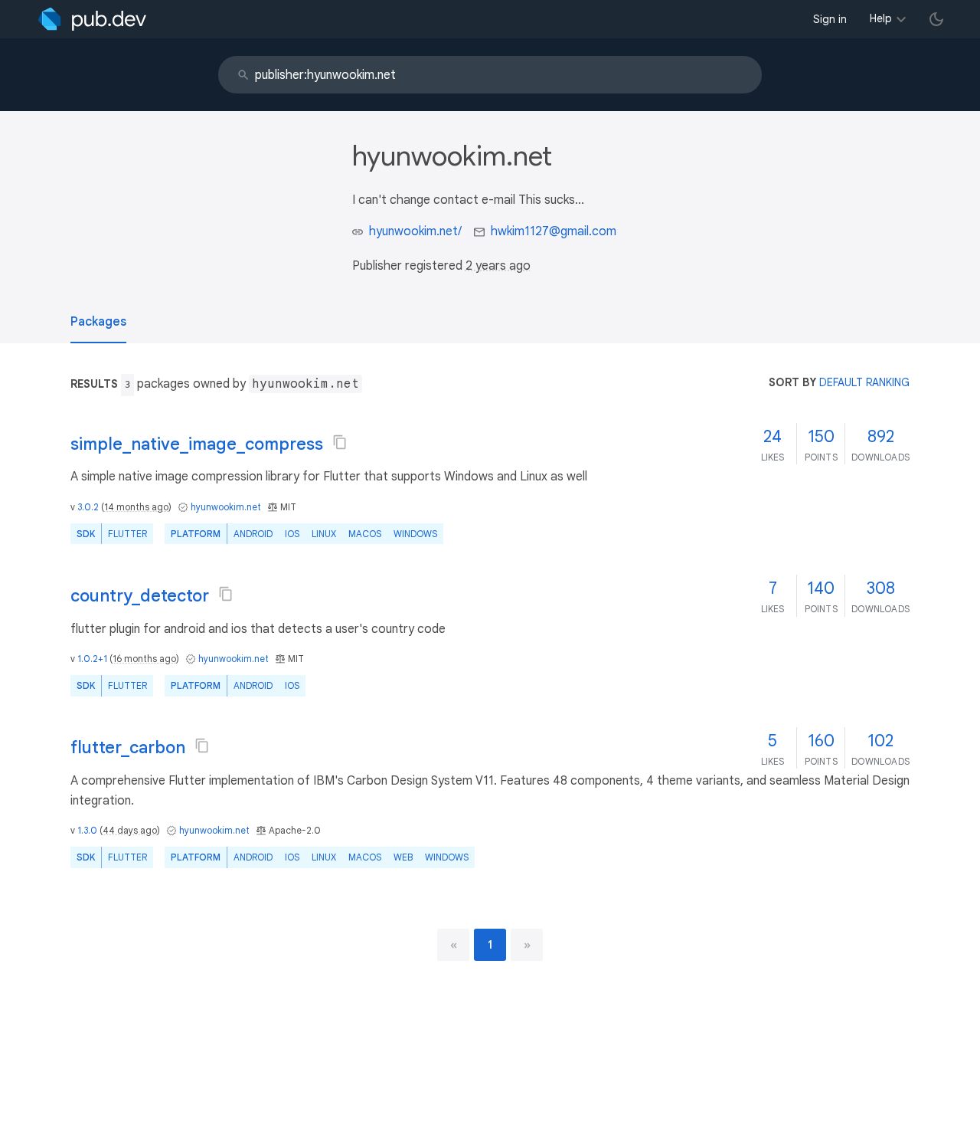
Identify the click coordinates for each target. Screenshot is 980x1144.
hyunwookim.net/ (415, 231)
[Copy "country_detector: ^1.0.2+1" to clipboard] (226, 594)
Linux (324, 533)
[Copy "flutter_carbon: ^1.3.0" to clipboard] (202, 745)
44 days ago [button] (130, 830)
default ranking (864, 382)
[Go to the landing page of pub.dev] (92, 19)
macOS (364, 533)
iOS (292, 533)
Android (253, 533)
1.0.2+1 (92, 658)
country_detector (139, 595)
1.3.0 (87, 830)
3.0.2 (88, 507)
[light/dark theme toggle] (936, 19)
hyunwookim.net (226, 507)
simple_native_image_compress (196, 444)
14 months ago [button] (136, 507)
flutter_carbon (127, 747)
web (403, 857)
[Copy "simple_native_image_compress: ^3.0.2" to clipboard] (340, 442)
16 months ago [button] (144, 658)
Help (881, 18)
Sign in (830, 19)
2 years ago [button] (498, 266)
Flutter (127, 533)
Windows (415, 533)
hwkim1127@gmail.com (553, 231)
